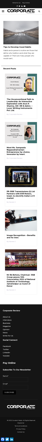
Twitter (6, 349)
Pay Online (26, 3)
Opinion (6, 330)
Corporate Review (15, 114)
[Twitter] (19, 6)
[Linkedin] (22, 6)
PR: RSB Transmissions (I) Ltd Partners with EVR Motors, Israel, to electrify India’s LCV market (21, 194)
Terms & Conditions (21, 426)
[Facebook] (17, 6)
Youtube (6, 356)
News (5, 333)
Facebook (7, 346)
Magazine (7, 326)
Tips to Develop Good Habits (17, 47)
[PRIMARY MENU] (3, 11)
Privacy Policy (20, 429)
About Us (6, 317)
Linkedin (6, 353)
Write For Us (16, 3)
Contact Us (20, 432)
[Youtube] (24, 6)
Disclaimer (20, 423)
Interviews (7, 320)
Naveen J (12, 202)
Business (6, 323)
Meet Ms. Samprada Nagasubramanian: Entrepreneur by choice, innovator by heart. (18, 151)
